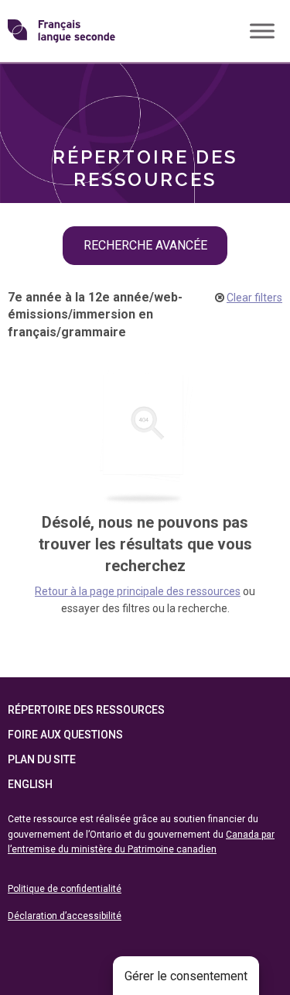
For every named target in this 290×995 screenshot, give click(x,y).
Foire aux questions (65, 734)
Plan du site (42, 759)
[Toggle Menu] (262, 30)
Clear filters (254, 297)
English (30, 784)
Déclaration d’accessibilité (64, 916)
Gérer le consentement (186, 976)
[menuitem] (145, 87)
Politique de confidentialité (64, 888)
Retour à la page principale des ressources (138, 591)
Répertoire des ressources (86, 710)
